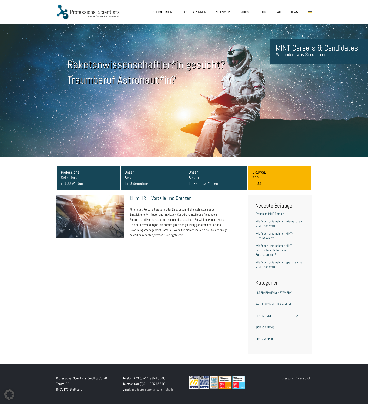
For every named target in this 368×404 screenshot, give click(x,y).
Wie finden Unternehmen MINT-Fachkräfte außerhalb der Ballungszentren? (274, 250)
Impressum (286, 378)
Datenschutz (303, 378)
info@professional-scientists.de (152, 389)
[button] (9, 394)
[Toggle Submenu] (296, 316)
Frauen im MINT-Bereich (270, 214)
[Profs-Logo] (88, 6)
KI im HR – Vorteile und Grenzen (90, 212)
